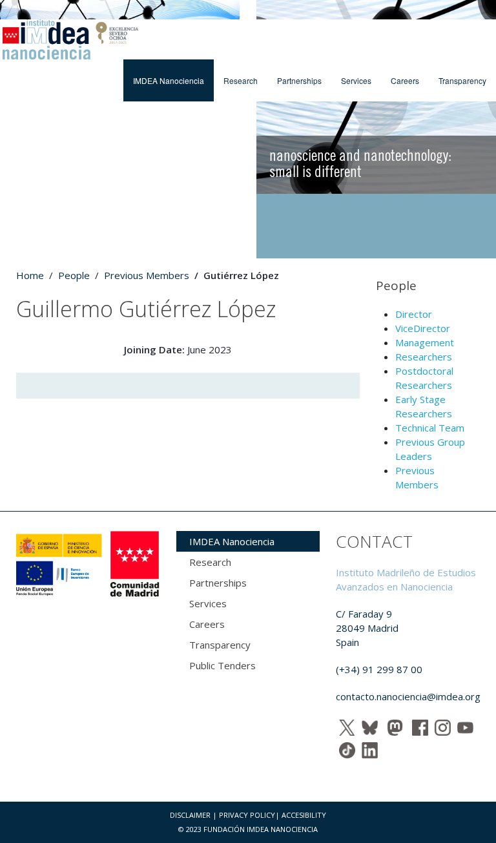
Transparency (462, 80)
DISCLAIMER (190, 815)
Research (240, 80)
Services (356, 80)
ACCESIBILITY (304, 815)
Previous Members (146, 275)
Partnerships (299, 80)
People (74, 275)
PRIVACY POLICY (247, 815)
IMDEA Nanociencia (168, 80)
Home (30, 275)
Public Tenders (222, 665)
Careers (405, 80)
